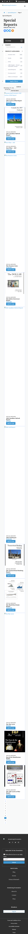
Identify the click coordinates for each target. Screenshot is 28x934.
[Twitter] (7, 30)
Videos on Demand (15, 76)
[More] (12, 30)
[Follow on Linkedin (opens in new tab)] (2, 1)
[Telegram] (10, 30)
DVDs (15, 61)
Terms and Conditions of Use (14, 920)
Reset (21, 41)
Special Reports (12, 12)
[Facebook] (5, 30)
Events (14, 875)
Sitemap (14, 929)
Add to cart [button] (10, 104)
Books (15, 58)
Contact (14, 895)
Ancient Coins (15, 54)
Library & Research (14, 879)
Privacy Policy (14, 923)
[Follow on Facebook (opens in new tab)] (12, 843)
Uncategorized (15, 73)
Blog (14, 872)
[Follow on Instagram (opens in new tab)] (9, 1)
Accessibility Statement (14, 926)
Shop (14, 899)
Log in (14, 911)
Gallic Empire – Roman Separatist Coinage (15, 65)
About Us (14, 891)
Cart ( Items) (21, 1)
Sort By (18, 86)
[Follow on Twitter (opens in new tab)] (7, 1)
